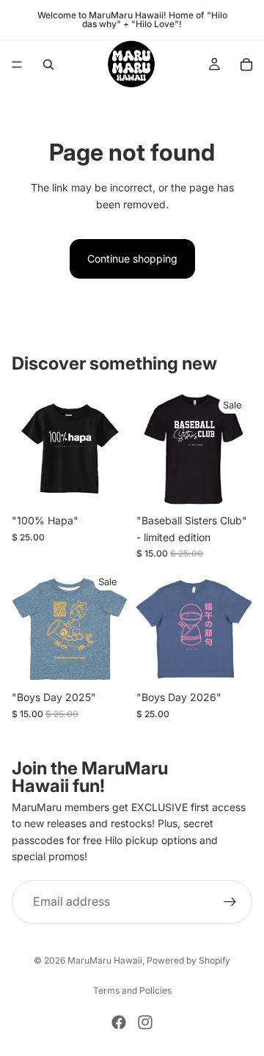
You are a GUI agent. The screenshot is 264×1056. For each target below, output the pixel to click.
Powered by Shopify (188, 960)
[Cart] (246, 64)
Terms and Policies (132, 990)
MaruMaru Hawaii (104, 960)
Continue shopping (132, 258)
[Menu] (17, 64)
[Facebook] (119, 1022)
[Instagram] (145, 1022)
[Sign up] (230, 901)
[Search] (48, 64)
